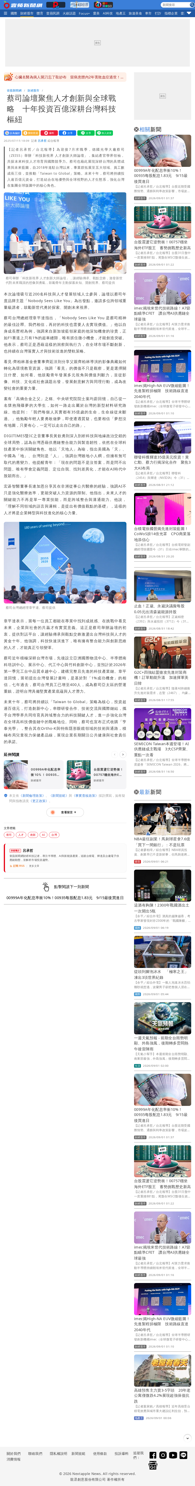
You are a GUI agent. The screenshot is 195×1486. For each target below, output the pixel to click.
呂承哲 (42, 140)
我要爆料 (48, 132)
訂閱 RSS (19, 865)
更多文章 (34, 865)
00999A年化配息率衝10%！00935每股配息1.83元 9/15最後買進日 (161, 176)
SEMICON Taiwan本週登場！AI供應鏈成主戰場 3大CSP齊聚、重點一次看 (162, 749)
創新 (33, 835)
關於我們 (14, 1453)
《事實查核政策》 (85, 795)
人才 (21, 835)
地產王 (121, 13)
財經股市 (27, 13)
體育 (40, 13)
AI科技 (108, 13)
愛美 (96, 13)
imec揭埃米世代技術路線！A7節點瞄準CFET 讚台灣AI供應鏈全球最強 (162, 314)
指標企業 (171, 13)
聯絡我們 (35, 1453)
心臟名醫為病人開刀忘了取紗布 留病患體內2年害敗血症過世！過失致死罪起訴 (69, 78)
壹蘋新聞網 (14, 90)
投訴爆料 (122, 1453)
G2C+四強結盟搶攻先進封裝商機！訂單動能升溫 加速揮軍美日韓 (161, 678)
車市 (148, 13)
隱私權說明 (57, 1453)
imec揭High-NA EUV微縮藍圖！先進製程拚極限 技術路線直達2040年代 (162, 391)
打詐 (158, 13)
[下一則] (123, 754)
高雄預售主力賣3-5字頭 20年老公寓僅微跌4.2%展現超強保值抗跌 (162, 1396)
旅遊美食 (135, 13)
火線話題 (69, 13)
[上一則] (114, 754)
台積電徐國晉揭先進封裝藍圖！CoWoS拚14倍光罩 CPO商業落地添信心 (162, 534)
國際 (14, 13)
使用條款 (100, 1453)
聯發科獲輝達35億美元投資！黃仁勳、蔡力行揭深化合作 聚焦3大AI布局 (162, 462)
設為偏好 (11, 132)
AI (43, 835)
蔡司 (9, 835)
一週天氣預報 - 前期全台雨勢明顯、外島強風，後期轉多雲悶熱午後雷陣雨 (161, 1043)
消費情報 (14, 1459)
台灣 (54, 835)
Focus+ (84, 13)
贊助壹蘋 (30, 132)
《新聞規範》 (59, 795)
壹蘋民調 (53, 13)
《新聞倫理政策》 (32, 795)
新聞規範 (78, 1453)
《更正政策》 (39, 801)
